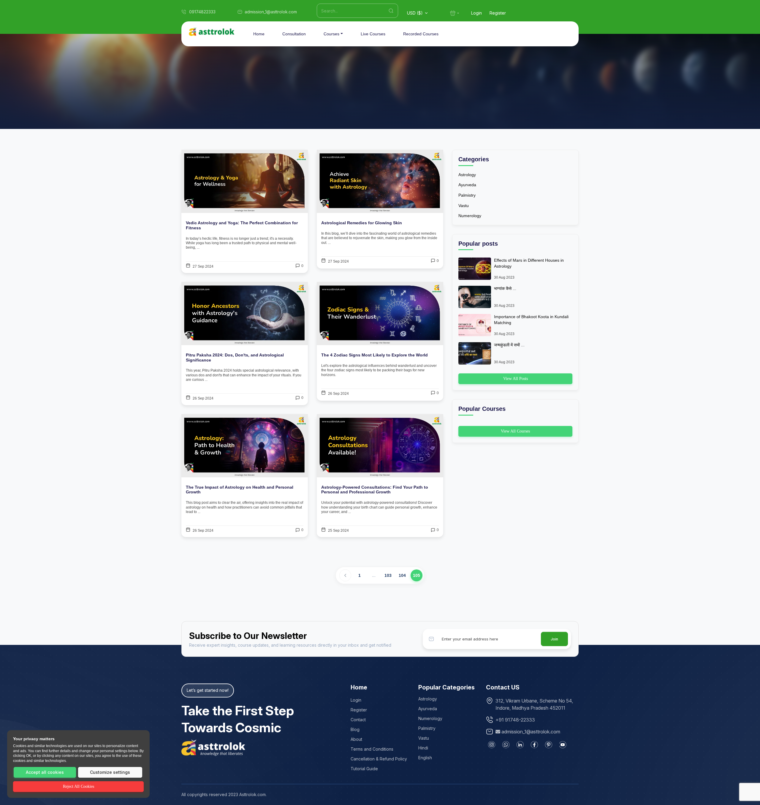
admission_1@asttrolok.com (530, 732)
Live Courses (373, 33)
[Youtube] (562, 744)
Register (498, 12)
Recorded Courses (420, 33)
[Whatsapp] (505, 744)
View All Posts (515, 378)
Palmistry (467, 195)
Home (259, 33)
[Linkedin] (520, 744)
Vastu (463, 205)
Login (476, 12)
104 (402, 575)
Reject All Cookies (78, 786)
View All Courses (515, 431)
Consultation (294, 33)
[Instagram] (491, 744)
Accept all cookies (45, 772)
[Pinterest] (548, 744)
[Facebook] (534, 744)
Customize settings (110, 772)
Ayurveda (467, 184)
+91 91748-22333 (515, 720)
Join (554, 639)
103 (388, 575)
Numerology (469, 215)
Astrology (467, 174)
